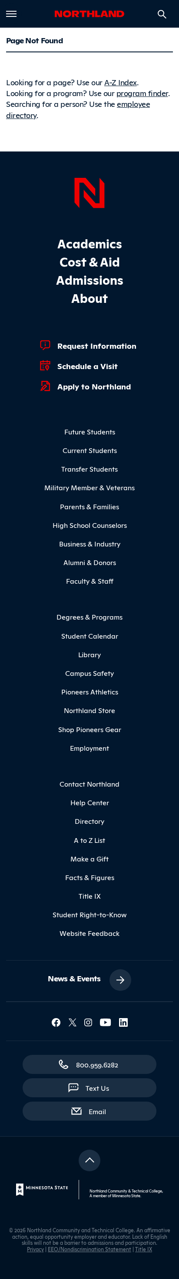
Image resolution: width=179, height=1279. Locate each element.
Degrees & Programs (89, 616)
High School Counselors (90, 525)
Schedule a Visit (87, 365)
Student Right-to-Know (90, 914)
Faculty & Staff (89, 580)
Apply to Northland (94, 386)
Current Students (90, 450)
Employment (89, 747)
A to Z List (89, 840)
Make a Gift (89, 858)
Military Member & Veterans (89, 487)
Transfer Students (89, 468)
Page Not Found (34, 40)
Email (102, 1111)
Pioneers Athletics (89, 691)
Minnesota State (126, 1195)
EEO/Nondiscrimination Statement (89, 1249)
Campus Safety (89, 673)
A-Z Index (120, 82)
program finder (142, 92)
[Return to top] (89, 1160)
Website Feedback (89, 933)
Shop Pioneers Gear (89, 729)
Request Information (96, 345)
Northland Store (89, 710)
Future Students (89, 431)
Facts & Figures (89, 877)
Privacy (35, 1249)
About (89, 297)
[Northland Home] (89, 191)
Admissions (89, 279)
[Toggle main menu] (11, 14)
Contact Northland (89, 783)
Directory (89, 821)
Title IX (90, 895)
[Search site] (162, 14)
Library (89, 654)
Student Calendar (89, 635)
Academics (89, 243)
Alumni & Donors (89, 562)
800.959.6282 (97, 1064)
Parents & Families (89, 506)
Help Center (89, 802)
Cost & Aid (90, 261)
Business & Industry (89, 543)
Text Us (97, 1088)
